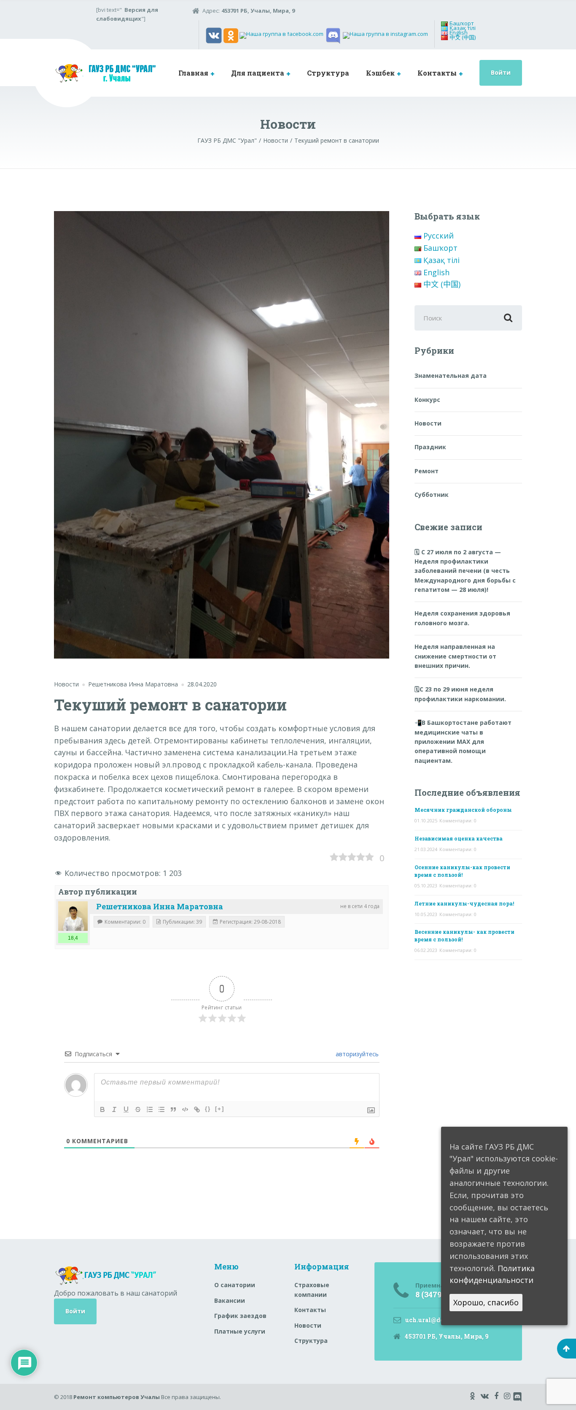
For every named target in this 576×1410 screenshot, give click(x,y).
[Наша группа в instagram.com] (385, 35)
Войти (501, 72)
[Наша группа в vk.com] (213, 35)
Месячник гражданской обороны (463, 809)
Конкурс (427, 400)
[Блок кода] (185, 1109)
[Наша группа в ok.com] (230, 35)
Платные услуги (239, 1331)
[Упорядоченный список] (150, 1109)
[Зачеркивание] (138, 1109)
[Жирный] (102, 1109)
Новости (66, 684)
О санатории (234, 1285)
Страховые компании (311, 1289)
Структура (328, 72)
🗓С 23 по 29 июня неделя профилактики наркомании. (460, 693)
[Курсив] (114, 1109)
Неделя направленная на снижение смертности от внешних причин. (455, 656)
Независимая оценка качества (459, 838)
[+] (219, 1109)
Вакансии (229, 1300)
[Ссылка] (197, 1109)
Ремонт (427, 471)
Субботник (432, 495)
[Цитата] (173, 1109)
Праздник (430, 447)
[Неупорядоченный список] (161, 1109)
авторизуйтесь (356, 1054)
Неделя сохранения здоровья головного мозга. (462, 617)
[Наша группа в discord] (333, 35)
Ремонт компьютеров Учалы (116, 1397)
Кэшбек (380, 72)
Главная (193, 72)
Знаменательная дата (451, 375)
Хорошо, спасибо (486, 1303)
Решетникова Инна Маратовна (159, 906)
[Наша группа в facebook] (281, 35)
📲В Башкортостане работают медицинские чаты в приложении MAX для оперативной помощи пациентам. (463, 742)
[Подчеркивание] (126, 1109)
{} (208, 1109)
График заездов (240, 1316)
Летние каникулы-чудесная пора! (464, 903)
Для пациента (257, 72)
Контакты (437, 72)
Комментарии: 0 (457, 820)
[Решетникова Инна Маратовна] (73, 916)
